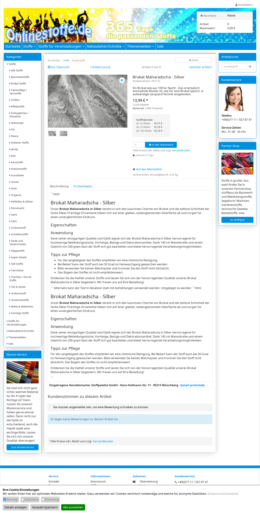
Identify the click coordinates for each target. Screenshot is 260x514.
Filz (12, 129)
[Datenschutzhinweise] (223, 494)
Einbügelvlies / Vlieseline (18, 114)
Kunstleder (17, 175)
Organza (15, 195)
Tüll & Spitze (18, 287)
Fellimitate (16, 123)
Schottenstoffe (19, 234)
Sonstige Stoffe (19, 313)
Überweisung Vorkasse (149, 483)
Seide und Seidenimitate (17, 242)
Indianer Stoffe (19, 142)
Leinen (14, 182)
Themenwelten (139, 46)
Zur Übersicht (60, 67)
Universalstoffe (19, 300)
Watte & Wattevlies (21, 306)
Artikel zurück (101, 67)
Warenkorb (209, 15)
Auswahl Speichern (45, 507)
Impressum (98, 481)
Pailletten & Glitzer (21, 201)
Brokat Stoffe (18, 83)
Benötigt (12, 499)
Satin (13, 221)
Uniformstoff (18, 293)
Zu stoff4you (237, 219)
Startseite (13, 46)
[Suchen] (250, 67)
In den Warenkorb (162, 144)
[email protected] (192, 385)
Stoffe (28, 46)
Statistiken (31, 499)
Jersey (14, 149)
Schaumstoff (18, 227)
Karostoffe (16, 162)
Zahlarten (139, 476)
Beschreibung (59, 186)
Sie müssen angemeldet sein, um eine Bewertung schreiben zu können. (101, 407)
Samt (13, 214)
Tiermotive (17, 270)
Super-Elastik (18, 257)
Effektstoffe (17, 106)
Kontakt (54, 481)
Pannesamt (17, 208)
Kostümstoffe (18, 168)
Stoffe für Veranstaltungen (60, 46)
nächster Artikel (200, 67)
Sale (160, 46)
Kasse (231, 15)
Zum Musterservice (22, 447)
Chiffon (15, 100)
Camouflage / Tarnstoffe (18, 91)
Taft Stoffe (16, 263)
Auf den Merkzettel (149, 169)
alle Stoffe (16, 70)
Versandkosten (181, 150)
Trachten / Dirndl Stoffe (20, 278)
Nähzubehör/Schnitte (104, 46)
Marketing (52, 499)
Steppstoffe (17, 250)
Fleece (14, 136)
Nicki (13, 188)
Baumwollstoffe (19, 77)
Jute (13, 155)
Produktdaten (83, 186)
